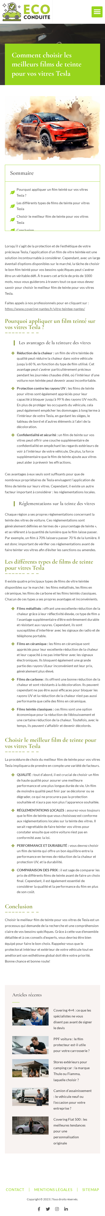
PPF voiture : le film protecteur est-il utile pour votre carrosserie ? (71, 1045)
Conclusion (25, 230)
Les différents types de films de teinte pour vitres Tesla (53, 206)
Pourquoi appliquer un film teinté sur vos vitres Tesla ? (52, 192)
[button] (97, 11)
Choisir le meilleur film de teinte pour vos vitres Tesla (52, 219)
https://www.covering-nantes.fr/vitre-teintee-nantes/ (45, 309)
